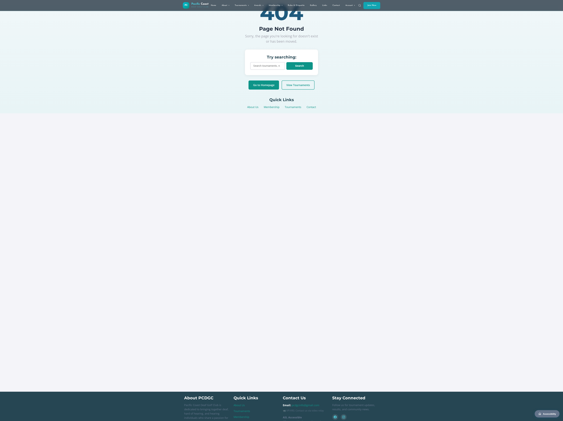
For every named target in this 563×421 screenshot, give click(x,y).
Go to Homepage (263, 85)
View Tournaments (298, 85)
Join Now (371, 5)
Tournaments (242, 5)
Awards (258, 5)
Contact (336, 5)
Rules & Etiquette (296, 5)
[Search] (359, 5)
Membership (275, 5)
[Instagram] (344, 417)
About (225, 5)
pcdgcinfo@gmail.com (305, 405)
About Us (252, 107)
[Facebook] (335, 417)
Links (324, 5)
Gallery (313, 5)
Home (213, 5)
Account (350, 5)
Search (299, 65)
